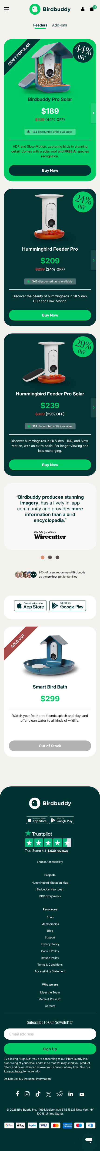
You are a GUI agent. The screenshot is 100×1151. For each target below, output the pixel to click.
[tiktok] (38, 1094)
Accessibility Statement (50, 971)
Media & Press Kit (50, 999)
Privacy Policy (50, 944)
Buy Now (50, 170)
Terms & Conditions (50, 964)
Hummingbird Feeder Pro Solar (50, 394)
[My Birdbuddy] (50, 806)
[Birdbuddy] (49, 9)
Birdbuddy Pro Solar (50, 99)
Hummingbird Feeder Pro (50, 249)
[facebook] (17, 1094)
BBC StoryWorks (50, 896)
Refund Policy (50, 958)
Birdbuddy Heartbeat (50, 889)
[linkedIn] (71, 1094)
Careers (50, 1006)
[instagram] (27, 1094)
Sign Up (50, 1049)
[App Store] (30, 606)
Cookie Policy (50, 951)
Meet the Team (50, 992)
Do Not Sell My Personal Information (27, 1078)
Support (50, 937)
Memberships (50, 924)
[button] (6, 10)
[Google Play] (67, 606)
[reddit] (60, 1094)
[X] (48, 1094)
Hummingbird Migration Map (50, 882)
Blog (50, 930)
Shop (50, 917)
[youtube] (82, 1094)
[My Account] (82, 9)
